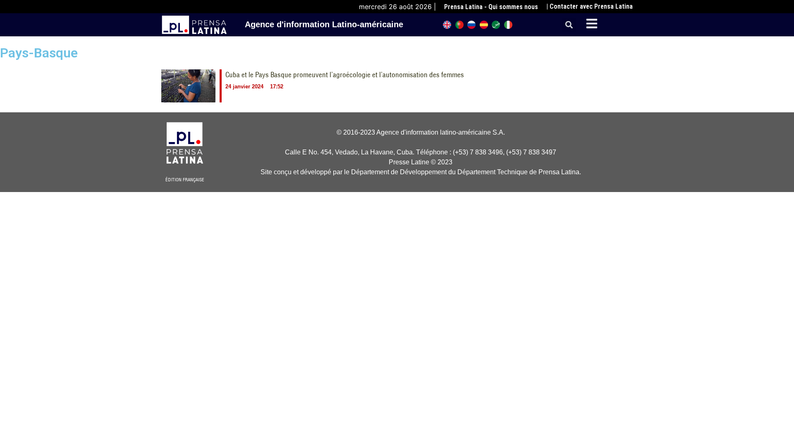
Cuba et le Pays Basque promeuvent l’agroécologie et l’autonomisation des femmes (344, 74)
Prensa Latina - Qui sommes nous (491, 7)
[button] (569, 25)
